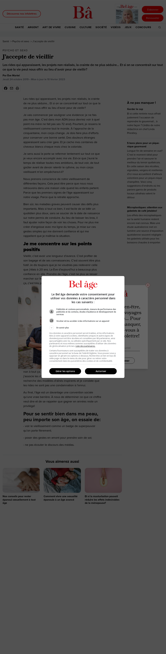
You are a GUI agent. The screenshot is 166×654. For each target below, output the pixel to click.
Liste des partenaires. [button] (85, 346)
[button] (83, 327)
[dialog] (83, 327)
